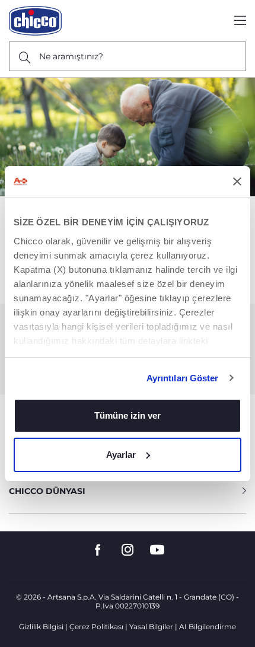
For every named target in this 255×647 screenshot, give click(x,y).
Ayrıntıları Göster (182, 378)
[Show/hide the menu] (240, 21)
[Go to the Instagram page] (127, 550)
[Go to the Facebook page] (98, 550)
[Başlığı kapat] (237, 181)
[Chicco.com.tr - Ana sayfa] (35, 21)
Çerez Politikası (96, 626)
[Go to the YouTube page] (157, 550)
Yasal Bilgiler (151, 626)
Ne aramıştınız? (71, 56)
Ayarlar (121, 455)
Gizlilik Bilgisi (41, 626)
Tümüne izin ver (127, 415)
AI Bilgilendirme (207, 626)
